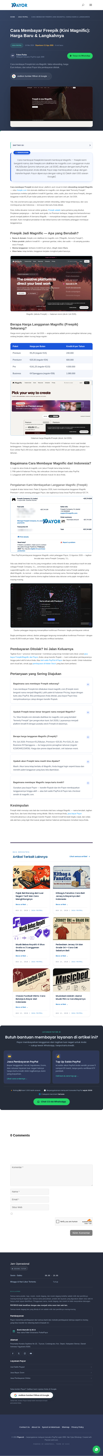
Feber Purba (21, 55)
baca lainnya (22, 904)
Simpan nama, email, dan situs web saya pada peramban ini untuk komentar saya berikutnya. (51, 1214)
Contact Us (24, 1427)
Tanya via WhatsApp (81, 56)
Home (12, 17)
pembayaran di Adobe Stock (44, 663)
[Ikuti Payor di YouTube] (30, 1353)
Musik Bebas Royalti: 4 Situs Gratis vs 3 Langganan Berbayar (30, 947)
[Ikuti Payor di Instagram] (24, 1353)
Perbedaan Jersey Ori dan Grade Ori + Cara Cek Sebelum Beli (69, 947)
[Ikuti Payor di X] (18, 1353)
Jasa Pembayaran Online (20, 1378)
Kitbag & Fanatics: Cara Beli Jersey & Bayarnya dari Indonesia (70, 896)
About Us (36, 1427)
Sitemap (65, 1427)
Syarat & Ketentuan (51, 1427)
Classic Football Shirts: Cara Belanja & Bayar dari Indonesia (30, 998)
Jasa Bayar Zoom (17, 1373)
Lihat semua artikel (78, 856)
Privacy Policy (77, 1427)
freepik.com (22, 190)
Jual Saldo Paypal (17, 1367)
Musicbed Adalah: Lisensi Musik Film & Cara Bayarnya (70, 997)
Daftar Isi (18, 145)
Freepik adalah (54, 210)
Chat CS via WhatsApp (53, 1101)
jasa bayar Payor (75, 813)
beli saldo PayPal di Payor (51, 660)
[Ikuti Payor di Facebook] (12, 1353)
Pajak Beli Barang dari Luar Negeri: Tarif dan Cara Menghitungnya (30, 896)
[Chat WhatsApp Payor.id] (96, 1449)
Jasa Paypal (23, 17)
